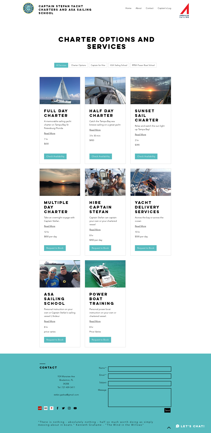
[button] (55, 156)
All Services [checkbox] (61, 65)
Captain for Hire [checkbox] (98, 65)
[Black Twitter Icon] (63, 408)
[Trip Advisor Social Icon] (46, 408)
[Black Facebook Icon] (57, 408)
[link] (60, 113)
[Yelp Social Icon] (40, 408)
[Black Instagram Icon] (69, 408)
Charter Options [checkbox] (78, 65)
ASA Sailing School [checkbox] (118, 65)
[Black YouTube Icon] (75, 408)
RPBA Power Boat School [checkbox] (143, 65)
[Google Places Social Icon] (51, 408)
